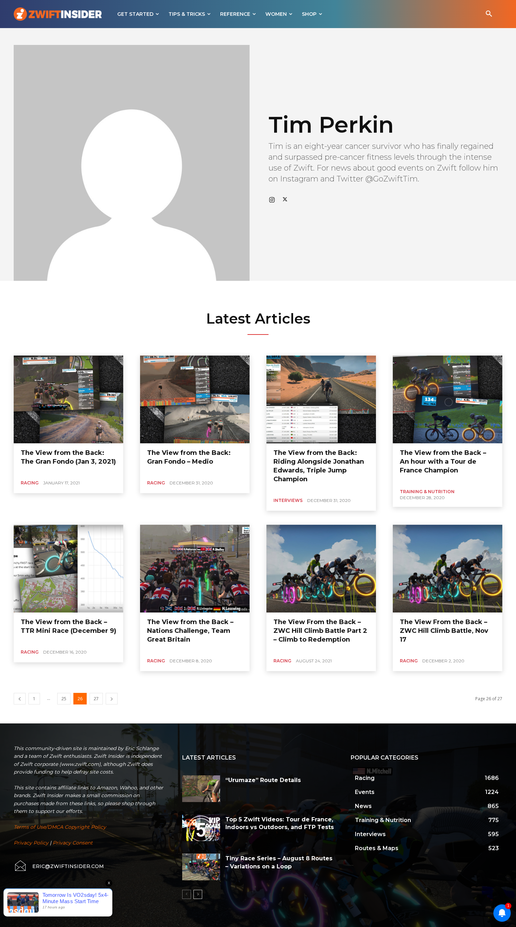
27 (96, 699)
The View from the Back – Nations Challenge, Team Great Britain (190, 630)
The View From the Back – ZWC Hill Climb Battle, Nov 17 (444, 630)
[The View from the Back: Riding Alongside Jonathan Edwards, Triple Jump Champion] (321, 399)
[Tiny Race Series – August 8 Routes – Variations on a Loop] (201, 867)
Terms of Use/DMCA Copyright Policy (60, 827)
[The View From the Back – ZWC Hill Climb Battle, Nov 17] (447, 569)
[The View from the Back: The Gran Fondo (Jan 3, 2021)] (68, 399)
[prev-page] (20, 698)
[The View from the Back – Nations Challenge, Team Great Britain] (195, 569)
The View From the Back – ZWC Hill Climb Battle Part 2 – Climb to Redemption (320, 630)
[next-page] (112, 698)
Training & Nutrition (427, 491)
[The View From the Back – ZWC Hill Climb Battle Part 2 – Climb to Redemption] (321, 569)
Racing (30, 482)
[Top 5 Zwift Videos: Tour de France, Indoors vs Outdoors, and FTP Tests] (201, 828)
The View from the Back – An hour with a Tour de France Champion (443, 461)
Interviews (288, 500)
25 (63, 699)
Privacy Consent (73, 843)
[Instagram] (272, 199)
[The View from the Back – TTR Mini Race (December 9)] (68, 569)
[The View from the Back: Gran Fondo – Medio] (195, 399)
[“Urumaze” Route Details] (201, 788)
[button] (489, 14)
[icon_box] (59, 866)
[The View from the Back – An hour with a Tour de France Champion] (447, 399)
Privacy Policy (31, 843)
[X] (285, 199)
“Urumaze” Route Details (263, 780)
